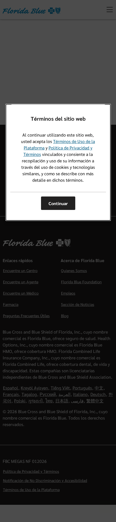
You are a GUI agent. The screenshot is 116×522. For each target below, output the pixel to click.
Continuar (58, 203)
